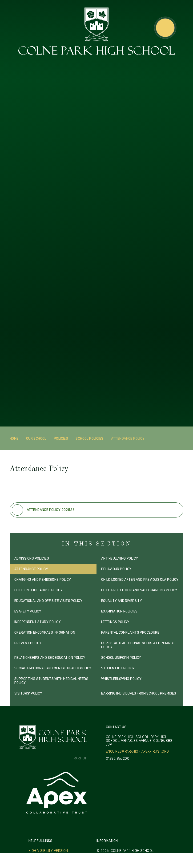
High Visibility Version (48, 851)
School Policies (89, 439)
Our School (36, 439)
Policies (61, 439)
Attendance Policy (128, 439)
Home (14, 439)
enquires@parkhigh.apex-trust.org (137, 752)
